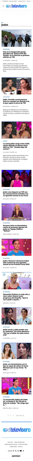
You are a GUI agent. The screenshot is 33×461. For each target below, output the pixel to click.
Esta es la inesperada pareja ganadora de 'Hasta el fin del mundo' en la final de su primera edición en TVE (16, 54)
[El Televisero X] (15, 451)
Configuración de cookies (11, 444)
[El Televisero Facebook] (13, 451)
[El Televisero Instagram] (18, 451)
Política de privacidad (19, 442)
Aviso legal (10, 442)
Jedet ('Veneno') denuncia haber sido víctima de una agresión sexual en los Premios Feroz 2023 (16, 263)
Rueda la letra (22, 1)
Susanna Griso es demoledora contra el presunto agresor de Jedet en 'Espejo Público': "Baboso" (15, 228)
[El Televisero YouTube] (21, 451)
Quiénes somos (13, 446)
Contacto (20, 446)
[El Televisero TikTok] (23, 451)
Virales (5, 141)
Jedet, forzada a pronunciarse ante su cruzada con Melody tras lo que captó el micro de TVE (16, 101)
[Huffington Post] (16, 456)
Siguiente (19, 415)
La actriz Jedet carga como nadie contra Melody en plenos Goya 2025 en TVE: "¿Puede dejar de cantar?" (16, 146)
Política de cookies (23, 444)
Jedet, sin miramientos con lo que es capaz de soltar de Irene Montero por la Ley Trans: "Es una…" (15, 366)
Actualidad (6, 97)
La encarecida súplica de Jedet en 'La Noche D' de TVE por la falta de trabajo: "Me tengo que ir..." (16, 402)
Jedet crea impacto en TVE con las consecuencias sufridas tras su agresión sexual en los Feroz (15, 194)
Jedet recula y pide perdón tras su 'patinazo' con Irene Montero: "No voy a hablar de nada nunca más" (16, 332)
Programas (6, 49)
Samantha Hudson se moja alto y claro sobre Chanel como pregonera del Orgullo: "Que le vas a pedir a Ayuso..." (16, 297)
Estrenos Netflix (13, 1)
